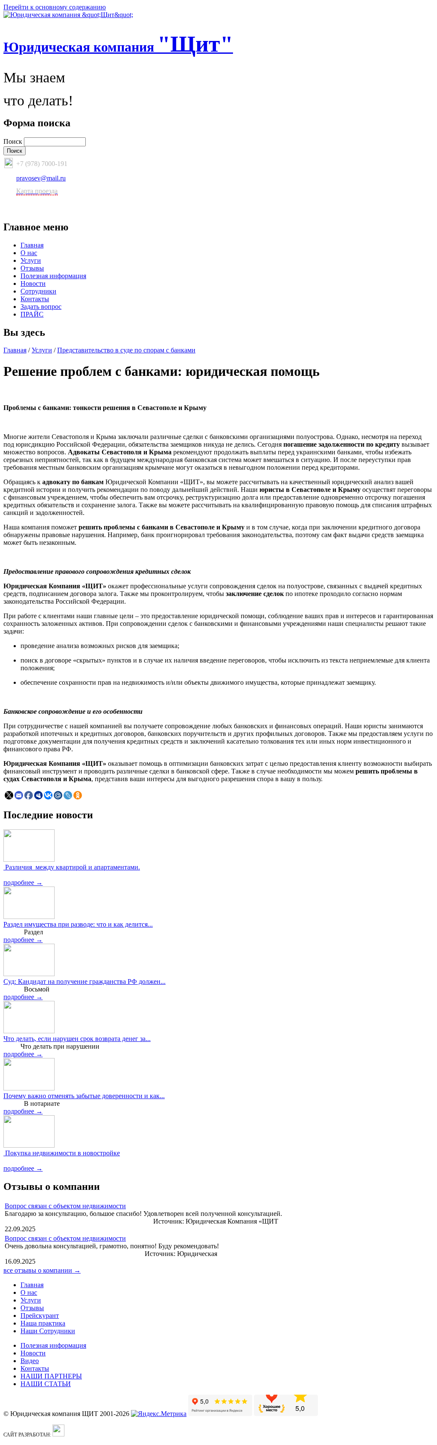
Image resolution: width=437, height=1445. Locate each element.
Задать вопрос (40, 306)
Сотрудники (38, 291)
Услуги (30, 260)
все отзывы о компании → (42, 1270)
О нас (28, 252)
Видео (29, 1360)
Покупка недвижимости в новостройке (61, 1153)
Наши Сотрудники (47, 1331)
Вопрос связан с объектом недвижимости (65, 1205)
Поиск (13, 141)
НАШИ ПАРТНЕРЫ (51, 1376)
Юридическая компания (118, 47)
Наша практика (42, 1323)
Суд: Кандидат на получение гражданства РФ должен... (84, 981)
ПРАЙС (32, 314)
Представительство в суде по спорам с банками (126, 350)
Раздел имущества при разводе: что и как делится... (78, 924)
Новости (33, 283)
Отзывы (32, 268)
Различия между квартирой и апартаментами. (71, 867)
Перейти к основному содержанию (54, 7)
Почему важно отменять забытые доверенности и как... (84, 1095)
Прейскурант (39, 1315)
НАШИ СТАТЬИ (45, 1383)
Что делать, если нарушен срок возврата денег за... (77, 1038)
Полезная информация (53, 275)
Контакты (34, 298)
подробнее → (23, 882)
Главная (32, 245)
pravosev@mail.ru (41, 178)
